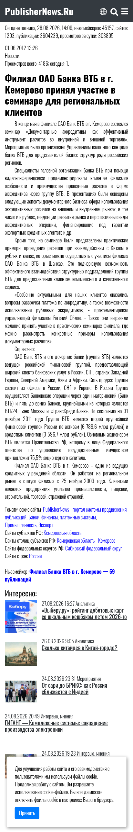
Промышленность (20, 525)
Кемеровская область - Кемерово (86, 540)
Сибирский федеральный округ (93, 548)
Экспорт (45, 525)
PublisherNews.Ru (39, 11)
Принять (27, 813)
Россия (35, 556)
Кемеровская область (62, 533)
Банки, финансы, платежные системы (62, 517)
